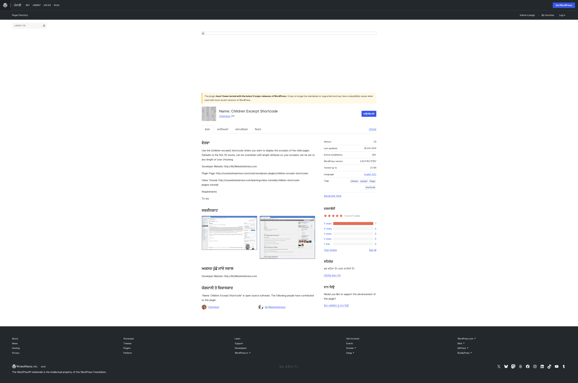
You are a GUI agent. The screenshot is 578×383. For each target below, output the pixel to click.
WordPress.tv (243, 353)
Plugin (372, 181)
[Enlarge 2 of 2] (311, 219)
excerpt (363, 181)
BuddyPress (465, 353)
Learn (237, 338)
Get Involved (352, 338)
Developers (241, 348)
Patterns (127, 353)
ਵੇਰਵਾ (207, 129)
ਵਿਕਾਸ (258, 129)
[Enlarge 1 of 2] (253, 219)
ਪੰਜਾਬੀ (43, 367)
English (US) (370, 174)
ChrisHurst (224, 116)
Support (239, 343)
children (354, 181)
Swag (350, 353)
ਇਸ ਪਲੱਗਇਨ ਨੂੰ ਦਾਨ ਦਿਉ (336, 305)
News (15, 343)
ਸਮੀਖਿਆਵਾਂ (222, 129)
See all (372, 249)
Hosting (16, 348)
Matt (461, 343)
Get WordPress (564, 5)
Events (349, 343)
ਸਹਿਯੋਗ (372, 129)
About (15, 338)
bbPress (463, 348)
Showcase (128, 338)
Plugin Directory (20, 15)
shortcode (370, 187)
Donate (351, 348)
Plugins (127, 348)
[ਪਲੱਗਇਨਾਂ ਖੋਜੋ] (44, 26)
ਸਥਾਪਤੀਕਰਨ (241, 129)
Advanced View (332, 195)
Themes (127, 343)
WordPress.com (467, 338)
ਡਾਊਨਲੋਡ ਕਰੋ (369, 113)
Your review (330, 249)
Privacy (15, 353)
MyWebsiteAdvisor (275, 307)
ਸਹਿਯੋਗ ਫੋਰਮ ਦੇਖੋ (332, 275)
